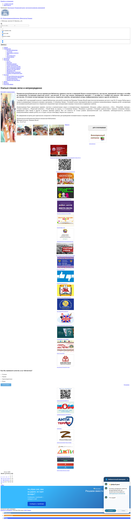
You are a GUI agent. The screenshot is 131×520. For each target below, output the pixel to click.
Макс (6, 518)
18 (3, 480)
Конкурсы (9, 62)
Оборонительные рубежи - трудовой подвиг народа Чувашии (65, 255)
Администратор (10, 92)
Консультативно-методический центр (62, 311)
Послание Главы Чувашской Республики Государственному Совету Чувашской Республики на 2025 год (65, 157)
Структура (9, 51)
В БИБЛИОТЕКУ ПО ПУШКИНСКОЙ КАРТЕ (64, 199)
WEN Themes (27, 510)
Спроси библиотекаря (12, 65)
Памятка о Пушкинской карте (14, 73)
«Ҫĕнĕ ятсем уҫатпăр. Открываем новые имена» (64, 297)
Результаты (126, 384)
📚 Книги (110, 510)
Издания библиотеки (12, 79)
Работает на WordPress (6, 510)
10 (1, 478)
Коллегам (6, 74)
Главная (6, 47)
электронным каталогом (117, 493)
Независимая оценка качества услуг (62, 283)
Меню (4, 44)
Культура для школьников (61, 269)
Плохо (3, 381)
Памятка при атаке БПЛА (13, 69)
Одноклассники (8, 515)
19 (5, 480)
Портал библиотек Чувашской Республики (63, 367)
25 (3, 481)
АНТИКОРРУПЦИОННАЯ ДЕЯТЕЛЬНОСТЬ (64, 414)
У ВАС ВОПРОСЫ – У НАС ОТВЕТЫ (62, 339)
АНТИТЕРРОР (59, 428)
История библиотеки (12, 50)
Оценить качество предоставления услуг (63, 400)
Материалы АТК (11, 70)
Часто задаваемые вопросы (14, 68)
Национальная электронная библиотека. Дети (63, 456)
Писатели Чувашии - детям (61, 227)
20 (7, 480)
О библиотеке (7, 48)
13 (7, 478)
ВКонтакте (8, 513)
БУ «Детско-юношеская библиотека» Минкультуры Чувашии (16, 18)
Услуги (8, 61)
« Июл (2, 485)
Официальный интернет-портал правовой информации (65, 241)
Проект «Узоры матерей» (61, 353)
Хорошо (4, 376)
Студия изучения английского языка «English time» (64, 325)
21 (8, 480)
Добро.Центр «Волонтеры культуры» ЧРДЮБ (64, 213)
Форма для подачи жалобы (13, 66)
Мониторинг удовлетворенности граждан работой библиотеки (65, 171)
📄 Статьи (122, 510)
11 (3, 478)
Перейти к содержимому (7, 1)
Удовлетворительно (7, 379)
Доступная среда (11, 55)
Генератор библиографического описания (63, 470)
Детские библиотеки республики (15, 76)
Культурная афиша (8, 84)
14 (8, 478)
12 (5, 478)
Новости (67, 124)
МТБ (8, 54)
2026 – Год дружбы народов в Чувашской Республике (65, 185)
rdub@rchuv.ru (7, 5)
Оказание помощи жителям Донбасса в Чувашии (64, 442)
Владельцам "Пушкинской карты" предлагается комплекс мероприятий (26, 7)
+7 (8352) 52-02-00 (8, 3)
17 (1, 480)
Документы (7, 58)
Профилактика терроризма (14, 72)
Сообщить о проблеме (37, 504)
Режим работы (10, 57)
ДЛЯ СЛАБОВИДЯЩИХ (99, 127)
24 (1, 481)
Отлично (4, 374)
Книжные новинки (12, 63)
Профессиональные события (14, 77)
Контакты (6, 83)
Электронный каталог (92, 143)
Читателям (6, 59)
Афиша (5, 81)
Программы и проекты (12, 53)
